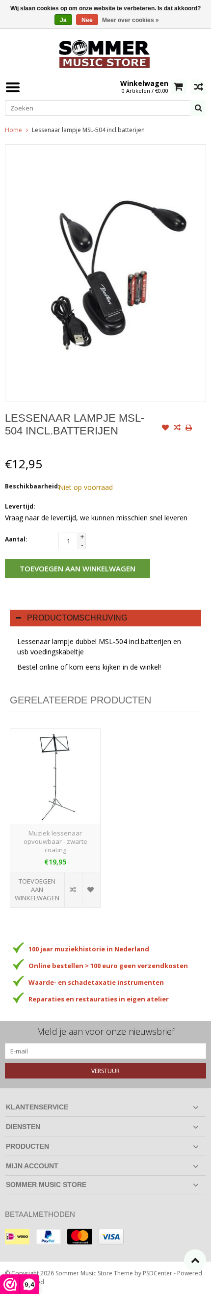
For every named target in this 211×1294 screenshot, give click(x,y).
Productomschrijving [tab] (77, 618)
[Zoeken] (198, 108)
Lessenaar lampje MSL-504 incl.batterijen (88, 130)
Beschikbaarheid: (29, 486)
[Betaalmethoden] (17, 1236)
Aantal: (16, 539)
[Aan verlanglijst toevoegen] (165, 428)
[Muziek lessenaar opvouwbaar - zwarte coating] (55, 776)
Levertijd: (20, 506)
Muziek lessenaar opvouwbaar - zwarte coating (55, 841)
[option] (55, 822)
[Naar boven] (195, 1260)
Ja (63, 20)
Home (13, 130)
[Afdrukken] (189, 428)
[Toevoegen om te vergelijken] (177, 428)
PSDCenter (157, 1273)
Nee (87, 20)
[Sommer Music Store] (105, 52)
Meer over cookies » (130, 20)
